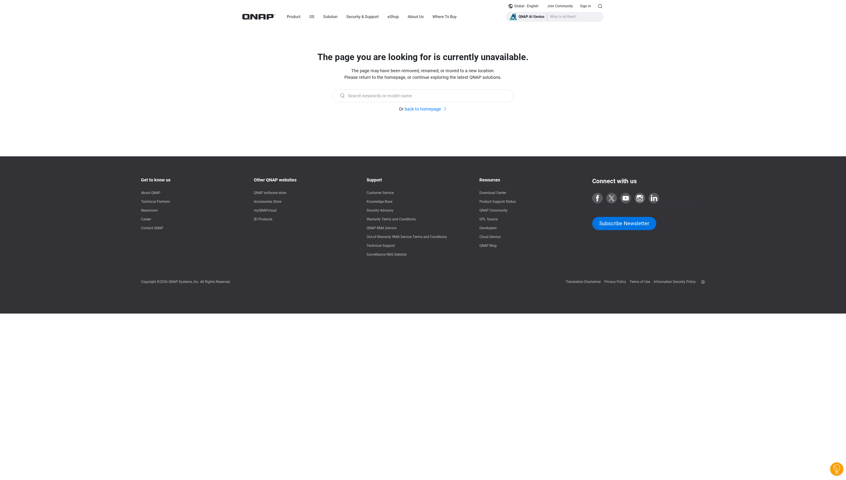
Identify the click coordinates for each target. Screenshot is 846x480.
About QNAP (150, 193)
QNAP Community (493, 210)
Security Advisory (380, 210)
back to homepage (423, 109)
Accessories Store (267, 201)
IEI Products (263, 219)
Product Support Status (497, 201)
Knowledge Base (379, 201)
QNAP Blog (488, 246)
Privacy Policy (615, 282)
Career (146, 219)
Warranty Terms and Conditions (391, 219)
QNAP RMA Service (381, 228)
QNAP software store (270, 193)
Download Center (492, 193)
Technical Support (381, 246)
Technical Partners (155, 201)
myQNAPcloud (265, 210)
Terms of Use (640, 282)
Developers (488, 228)
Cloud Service (490, 237)
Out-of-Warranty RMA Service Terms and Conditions (407, 237)
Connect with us (614, 181)
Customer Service (380, 193)
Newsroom (149, 210)
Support (374, 180)
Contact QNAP (152, 228)
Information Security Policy (675, 282)
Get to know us (156, 180)
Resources (489, 180)
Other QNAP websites (275, 180)
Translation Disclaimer (583, 282)
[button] (555, 17)
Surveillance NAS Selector (387, 254)
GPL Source (488, 219)
